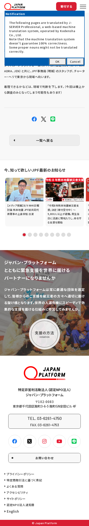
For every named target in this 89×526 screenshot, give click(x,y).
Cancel (75, 61)
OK (57, 61)
